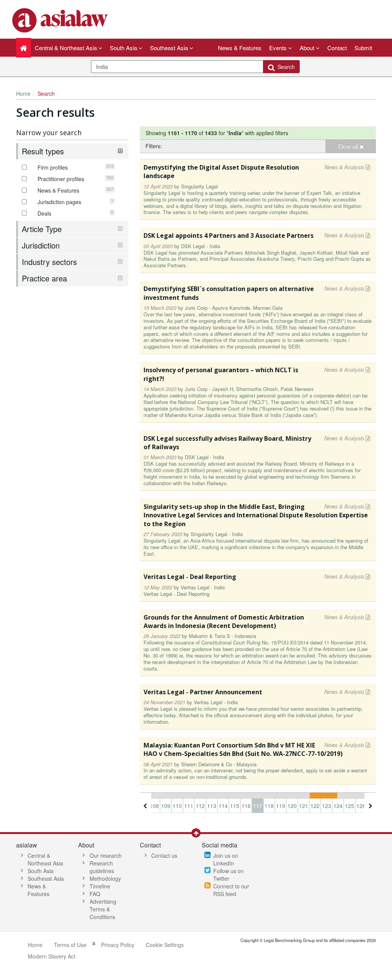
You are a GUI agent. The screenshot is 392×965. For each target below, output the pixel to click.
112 (200, 806)
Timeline (100, 886)
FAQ (95, 894)
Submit (363, 48)
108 (154, 806)
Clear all (348, 146)
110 (177, 806)
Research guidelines (102, 867)
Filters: (153, 146)
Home (23, 93)
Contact (337, 48)
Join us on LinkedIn (225, 859)
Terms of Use (70, 945)
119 (280, 806)
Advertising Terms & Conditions (103, 909)
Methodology (105, 878)
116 (246, 806)
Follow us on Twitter (228, 874)
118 (269, 806)
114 (223, 806)
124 (338, 806)
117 (257, 806)
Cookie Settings (165, 945)
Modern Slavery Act (51, 956)
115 (234, 806)
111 (188, 806)
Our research (106, 855)
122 (315, 806)
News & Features (239, 48)
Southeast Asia (46, 878)
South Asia (41, 871)
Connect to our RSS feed (231, 890)
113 (211, 806)
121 (303, 806)
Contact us (164, 855)
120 (292, 806)
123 (326, 806)
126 (361, 806)
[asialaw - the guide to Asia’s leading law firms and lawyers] (61, 19)
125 (349, 806)
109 (165, 806)
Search (284, 66)
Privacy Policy (117, 945)
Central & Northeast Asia (45, 859)
